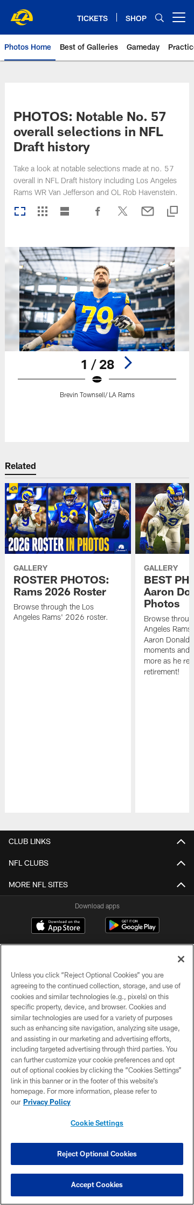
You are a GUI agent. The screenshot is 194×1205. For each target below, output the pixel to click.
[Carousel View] (20, 212)
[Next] (127, 362)
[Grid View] (42, 212)
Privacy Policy (47, 1101)
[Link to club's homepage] (21, 13)
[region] (97, 1074)
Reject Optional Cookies (97, 1153)
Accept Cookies (97, 1184)
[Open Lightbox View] (97, 329)
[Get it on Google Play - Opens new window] (132, 931)
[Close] (181, 959)
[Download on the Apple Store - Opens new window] (58, 927)
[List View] (64, 212)
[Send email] (148, 216)
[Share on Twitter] (123, 216)
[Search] (159, 17)
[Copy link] (172, 212)
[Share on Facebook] (98, 216)
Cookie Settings (97, 1123)
